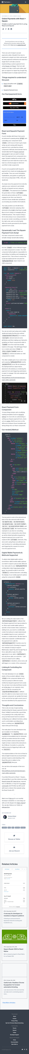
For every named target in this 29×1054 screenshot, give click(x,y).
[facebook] (6, 29)
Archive (14, 1018)
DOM (12, 210)
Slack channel (21, 803)
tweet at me (16, 781)
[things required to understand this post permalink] (1, 77)
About (14, 1016)
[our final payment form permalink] (1, 94)
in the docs (7, 687)
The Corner (7, 2)
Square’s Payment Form (11, 90)
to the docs (20, 171)
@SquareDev (6, 807)
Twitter (14, 1032)
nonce (4, 197)
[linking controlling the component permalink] (1, 667)
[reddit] (8, 29)
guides (8, 421)
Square (7, 66)
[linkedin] (11, 29)
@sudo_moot (11, 818)
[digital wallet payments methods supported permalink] (1, 552)
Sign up (11, 798)
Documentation (14, 1042)
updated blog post (21, 45)
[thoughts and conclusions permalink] (1, 705)
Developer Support (14, 1034)
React (14, 66)
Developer (23, 827)
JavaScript (4, 827)
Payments (17, 827)
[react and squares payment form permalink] (1, 131)
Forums (14, 1028)
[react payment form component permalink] (1, 407)
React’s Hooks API (7, 781)
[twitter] (3, 29)
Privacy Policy (14, 1020)
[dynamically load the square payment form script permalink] (1, 230)
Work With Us (14, 1044)
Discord (14, 1030)
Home (14, 1039)
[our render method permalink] (1, 429)
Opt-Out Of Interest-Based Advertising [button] (14, 1023)
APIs (13, 827)
